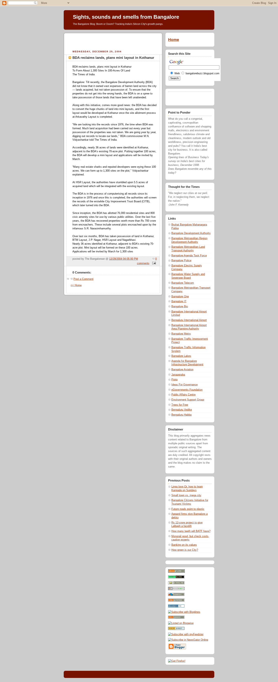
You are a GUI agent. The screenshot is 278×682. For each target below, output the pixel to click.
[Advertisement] (113, 41)
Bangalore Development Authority (191, 233)
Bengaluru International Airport (189, 320)
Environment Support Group (187, 399)
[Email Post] (153, 263)
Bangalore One (180, 296)
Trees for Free (179, 404)
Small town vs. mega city (186, 495)
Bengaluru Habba (181, 414)
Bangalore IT (178, 301)
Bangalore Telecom (182, 282)
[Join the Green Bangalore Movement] (176, 577)
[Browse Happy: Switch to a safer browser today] (176, 589)
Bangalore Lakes (181, 356)
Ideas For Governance (184, 384)
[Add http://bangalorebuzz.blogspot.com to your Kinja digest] (176, 629)
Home (173, 39)
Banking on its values (184, 544)
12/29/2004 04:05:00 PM (123, 258)
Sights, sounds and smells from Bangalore (126, 17)
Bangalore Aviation (182, 369)
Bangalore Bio (179, 306)
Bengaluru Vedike (181, 409)
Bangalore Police (181, 260)
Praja (174, 379)
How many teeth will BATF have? (190, 531)
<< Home (76, 285)
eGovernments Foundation (186, 389)
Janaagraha (178, 374)
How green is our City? (184, 549)
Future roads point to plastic (187, 509)
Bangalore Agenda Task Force (189, 255)
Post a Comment (83, 279)
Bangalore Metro (181, 333)
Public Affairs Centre (183, 394)
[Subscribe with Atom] (176, 600)
